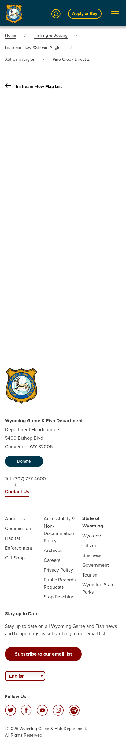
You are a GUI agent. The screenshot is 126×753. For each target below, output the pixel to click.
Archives (53, 550)
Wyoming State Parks (98, 588)
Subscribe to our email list (43, 653)
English (17, 676)
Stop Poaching (59, 596)
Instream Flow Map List (39, 86)
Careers (52, 560)
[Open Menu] (115, 14)
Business (91, 555)
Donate (24, 461)
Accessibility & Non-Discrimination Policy (59, 529)
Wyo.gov (91, 535)
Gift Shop (15, 557)
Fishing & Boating (51, 35)
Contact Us (17, 491)
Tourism (90, 574)
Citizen (90, 545)
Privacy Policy (58, 569)
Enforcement (18, 547)
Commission (18, 528)
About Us (15, 518)
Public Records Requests (60, 583)
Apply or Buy (84, 13)
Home (10, 35)
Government (95, 565)
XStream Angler (20, 59)
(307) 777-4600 (29, 478)
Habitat (12, 538)
